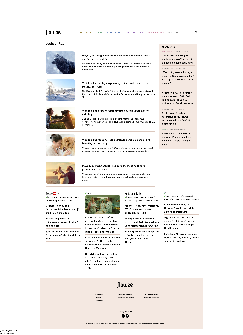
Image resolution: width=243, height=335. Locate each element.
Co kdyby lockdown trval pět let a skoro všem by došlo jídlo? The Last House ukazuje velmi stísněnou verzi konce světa (102, 261)
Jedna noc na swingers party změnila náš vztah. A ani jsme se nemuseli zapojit (178, 59)
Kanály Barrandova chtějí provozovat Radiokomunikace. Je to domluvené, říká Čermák (142, 222)
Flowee (54, 33)
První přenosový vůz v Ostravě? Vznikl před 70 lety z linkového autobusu (181, 208)
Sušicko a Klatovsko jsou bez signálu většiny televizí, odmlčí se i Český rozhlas (181, 237)
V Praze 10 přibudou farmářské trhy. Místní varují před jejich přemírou (62, 209)
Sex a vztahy (168, 52)
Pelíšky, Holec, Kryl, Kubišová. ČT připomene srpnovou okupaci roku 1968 (142, 209)
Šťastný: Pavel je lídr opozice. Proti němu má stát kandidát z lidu (63, 235)
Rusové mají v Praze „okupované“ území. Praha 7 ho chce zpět (62, 222)
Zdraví (165, 130)
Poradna (165, 68)
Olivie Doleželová (178, 68)
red (172, 89)
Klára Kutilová (182, 52)
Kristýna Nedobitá (179, 109)
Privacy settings (7, 333)
